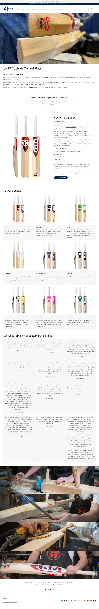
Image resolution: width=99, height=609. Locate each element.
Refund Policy (70, 582)
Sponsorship (49, 584)
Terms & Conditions (61, 582)
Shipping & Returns (52, 582)
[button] (27, 9)
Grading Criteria (60, 584)
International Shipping (40, 584)
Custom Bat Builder (61, 171)
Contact (26, 582)
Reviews (31, 582)
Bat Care (39, 582)
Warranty (45, 582)
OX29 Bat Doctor (9, 605)
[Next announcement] (95, 4)
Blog (54, 584)
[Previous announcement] (3, 4)
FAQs (35, 582)
